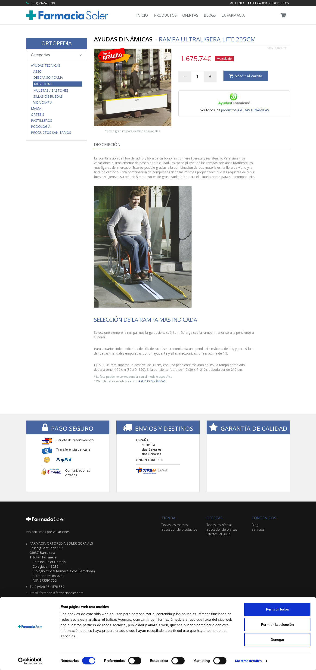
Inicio (142, 15)
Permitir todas (277, 609)
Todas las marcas (174, 525)
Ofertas (190, 15)
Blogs (210, 15)
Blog (255, 525)
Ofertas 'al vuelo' (219, 534)
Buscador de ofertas (222, 529)
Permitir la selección (277, 624)
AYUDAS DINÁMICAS (152, 381)
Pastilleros (41, 120)
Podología (40, 127)
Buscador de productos (270, 3)
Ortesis (37, 114)
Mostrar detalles (248, 661)
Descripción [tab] (107, 144)
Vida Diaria (42, 102)
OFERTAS (215, 517)
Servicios (258, 529)
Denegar (277, 640)
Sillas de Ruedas (48, 96)
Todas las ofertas (219, 525)
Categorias (40, 54)
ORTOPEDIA (56, 43)
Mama (36, 108)
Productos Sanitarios (51, 133)
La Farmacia (233, 15)
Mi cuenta (237, 3)
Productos (165, 15)
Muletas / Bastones (50, 90)
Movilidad (43, 84)
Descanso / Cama (48, 77)
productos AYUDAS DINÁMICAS (245, 110)
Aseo (37, 71)
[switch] (134, 660)
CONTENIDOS (264, 517)
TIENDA (168, 517)
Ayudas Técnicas (45, 65)
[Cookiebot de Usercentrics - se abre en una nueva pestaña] (30, 661)
